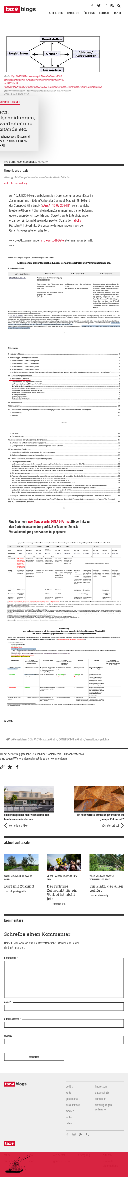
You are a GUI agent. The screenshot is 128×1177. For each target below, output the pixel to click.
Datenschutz (102, 1092)
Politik (69, 1086)
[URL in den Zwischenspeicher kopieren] (2, 767)
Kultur (69, 1092)
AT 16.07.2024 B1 (59, 205)
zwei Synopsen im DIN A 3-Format (49, 521)
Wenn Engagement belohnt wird (19, 877)
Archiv (69, 1117)
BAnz (45, 205)
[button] (10, 767)
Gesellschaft (73, 1098)
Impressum (101, 1086)
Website (8, 1035)
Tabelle (76, 220)
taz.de (118, 13)
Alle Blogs (55, 13)
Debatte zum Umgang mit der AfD (62, 877)
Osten (69, 1123)
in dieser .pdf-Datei (52, 240)
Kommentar (11, 957)
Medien (70, 1111)
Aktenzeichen (19, 739)
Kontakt (104, 13)
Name (7, 1002)
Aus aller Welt (73, 1105)
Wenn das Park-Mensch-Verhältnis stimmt (102, 877)
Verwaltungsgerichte (97, 739)
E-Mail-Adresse (12, 1018)
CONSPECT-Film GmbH (71, 739)
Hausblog (73, 13)
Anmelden (100, 1098)
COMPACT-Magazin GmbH (42, 739)
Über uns (89, 13)
